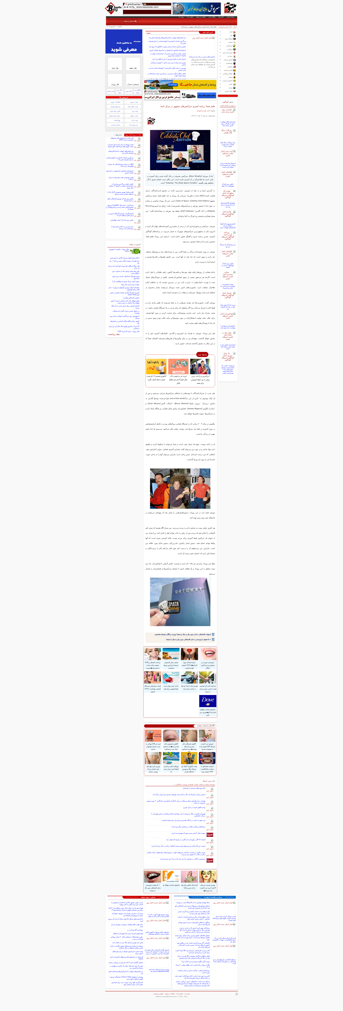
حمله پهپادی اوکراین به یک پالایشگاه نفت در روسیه (193, 902)
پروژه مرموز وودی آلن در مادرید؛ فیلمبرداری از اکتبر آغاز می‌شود (158, 915)
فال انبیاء (115, 68)
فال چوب (128, 91)
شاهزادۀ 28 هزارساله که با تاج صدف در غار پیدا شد (228, 205)
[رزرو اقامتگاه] (180, 84)
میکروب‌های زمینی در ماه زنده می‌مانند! (202, 57)
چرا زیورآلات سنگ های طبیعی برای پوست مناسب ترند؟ (227, 144)
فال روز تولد (119, 91)
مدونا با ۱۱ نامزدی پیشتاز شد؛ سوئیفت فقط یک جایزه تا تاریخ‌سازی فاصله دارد (127, 914)
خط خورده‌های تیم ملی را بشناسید (194, 788)
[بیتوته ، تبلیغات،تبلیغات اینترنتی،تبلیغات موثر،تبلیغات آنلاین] (147, 9)
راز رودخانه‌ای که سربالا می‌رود (228, 245)
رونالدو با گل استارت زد (135, 930)
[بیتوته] (113, 14)
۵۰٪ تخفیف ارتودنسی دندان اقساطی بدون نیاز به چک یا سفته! (188, 639)
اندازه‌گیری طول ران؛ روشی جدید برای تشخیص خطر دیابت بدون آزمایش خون (127, 983)
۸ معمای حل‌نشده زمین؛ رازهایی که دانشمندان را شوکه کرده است (228, 165)
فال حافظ (133, 68)
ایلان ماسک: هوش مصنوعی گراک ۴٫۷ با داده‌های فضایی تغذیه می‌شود (120, 193)
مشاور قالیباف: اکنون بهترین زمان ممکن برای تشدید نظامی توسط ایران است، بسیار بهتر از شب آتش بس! (192, 937)
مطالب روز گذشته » (114, 334)
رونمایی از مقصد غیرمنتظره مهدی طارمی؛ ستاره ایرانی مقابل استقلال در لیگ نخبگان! (126, 947)
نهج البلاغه (117, 120)
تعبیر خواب (110, 91)
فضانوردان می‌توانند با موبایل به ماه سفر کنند (227, 327)
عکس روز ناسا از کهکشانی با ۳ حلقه (228, 185)
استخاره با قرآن (133, 84)
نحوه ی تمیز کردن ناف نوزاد (130, 284)
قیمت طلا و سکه (133, 106)
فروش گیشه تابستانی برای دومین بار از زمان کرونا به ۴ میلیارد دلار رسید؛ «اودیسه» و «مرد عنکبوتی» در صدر (157, 952)
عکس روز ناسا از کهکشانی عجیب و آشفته (228, 265)
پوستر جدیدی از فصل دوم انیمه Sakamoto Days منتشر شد (159, 970)
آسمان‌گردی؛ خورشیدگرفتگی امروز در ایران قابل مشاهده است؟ (120, 214)
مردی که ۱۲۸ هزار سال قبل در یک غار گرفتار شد (227, 307)
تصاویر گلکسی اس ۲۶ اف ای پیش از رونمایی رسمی (125, 962)
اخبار (235, 27)
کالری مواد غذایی (115, 111)
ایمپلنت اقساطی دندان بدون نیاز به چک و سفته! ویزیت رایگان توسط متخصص (183, 634)
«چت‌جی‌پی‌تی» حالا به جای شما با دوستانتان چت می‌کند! (122, 227)
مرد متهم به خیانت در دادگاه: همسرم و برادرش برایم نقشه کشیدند (183, 820)
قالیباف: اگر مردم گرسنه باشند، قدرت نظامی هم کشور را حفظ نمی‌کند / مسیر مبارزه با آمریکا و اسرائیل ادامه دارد (193, 945)
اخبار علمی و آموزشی (225, 27)
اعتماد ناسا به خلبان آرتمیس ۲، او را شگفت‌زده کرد (169, 59)
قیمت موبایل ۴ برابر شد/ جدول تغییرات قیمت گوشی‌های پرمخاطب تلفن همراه (120, 145)
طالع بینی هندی (137, 91)
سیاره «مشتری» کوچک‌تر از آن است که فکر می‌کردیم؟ (227, 286)
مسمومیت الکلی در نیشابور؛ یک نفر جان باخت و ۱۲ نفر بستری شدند (182, 859)
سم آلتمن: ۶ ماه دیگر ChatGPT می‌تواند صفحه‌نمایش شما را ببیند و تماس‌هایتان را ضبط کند (119, 207)
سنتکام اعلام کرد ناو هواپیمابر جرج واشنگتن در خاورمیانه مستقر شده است (224, 961)
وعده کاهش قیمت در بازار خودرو (194, 807)
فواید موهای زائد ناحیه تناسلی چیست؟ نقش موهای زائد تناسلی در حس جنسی (125, 302)
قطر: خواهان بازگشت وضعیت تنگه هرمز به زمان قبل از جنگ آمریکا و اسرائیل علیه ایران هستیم (193, 957)
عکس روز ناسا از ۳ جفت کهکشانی (121, 220)
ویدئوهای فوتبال (115, 106)
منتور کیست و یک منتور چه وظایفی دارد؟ (125, 281)
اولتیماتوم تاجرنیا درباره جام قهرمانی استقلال (128, 933)
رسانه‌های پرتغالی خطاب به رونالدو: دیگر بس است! (188, 827)
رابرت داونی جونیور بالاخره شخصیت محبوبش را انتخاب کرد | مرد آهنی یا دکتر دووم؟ (127, 903)
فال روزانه (115, 84)
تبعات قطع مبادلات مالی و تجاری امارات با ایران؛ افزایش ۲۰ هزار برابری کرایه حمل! (194, 918)
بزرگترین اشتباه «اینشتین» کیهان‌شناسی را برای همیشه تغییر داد (119, 159)
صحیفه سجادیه (115, 125)
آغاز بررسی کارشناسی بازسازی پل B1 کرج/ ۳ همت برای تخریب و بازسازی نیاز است (192, 951)
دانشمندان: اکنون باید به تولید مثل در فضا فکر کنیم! (228, 347)
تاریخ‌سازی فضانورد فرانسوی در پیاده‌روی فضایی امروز (168, 50)
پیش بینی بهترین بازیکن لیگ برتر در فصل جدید (127, 942)
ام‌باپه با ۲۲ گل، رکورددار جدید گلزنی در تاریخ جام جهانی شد (185, 840)
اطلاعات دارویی (115, 102)
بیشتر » (148, 33)
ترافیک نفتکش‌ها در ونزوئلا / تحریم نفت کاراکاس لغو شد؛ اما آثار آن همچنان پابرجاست (192, 907)
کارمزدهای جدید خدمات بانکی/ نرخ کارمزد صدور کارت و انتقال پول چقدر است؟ (194, 912)
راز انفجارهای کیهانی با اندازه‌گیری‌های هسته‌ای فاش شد (167, 38)
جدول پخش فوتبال (114, 116)
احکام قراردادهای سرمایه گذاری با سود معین (124, 258)
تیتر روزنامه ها (133, 125)
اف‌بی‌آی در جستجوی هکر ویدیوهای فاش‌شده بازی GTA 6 (122, 139)
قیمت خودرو (134, 102)
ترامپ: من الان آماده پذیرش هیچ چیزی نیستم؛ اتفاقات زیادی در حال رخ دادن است (178, 846)
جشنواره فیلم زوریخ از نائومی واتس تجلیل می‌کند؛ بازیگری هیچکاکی (157, 933)
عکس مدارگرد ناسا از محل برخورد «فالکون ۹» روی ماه (167, 47)
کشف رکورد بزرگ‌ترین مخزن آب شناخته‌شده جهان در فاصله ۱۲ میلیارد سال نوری (168, 55)
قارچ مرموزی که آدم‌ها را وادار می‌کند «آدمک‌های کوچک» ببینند (228, 226)
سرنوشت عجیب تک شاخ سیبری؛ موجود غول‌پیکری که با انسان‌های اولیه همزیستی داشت (227, 369)
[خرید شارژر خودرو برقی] (199, 95)
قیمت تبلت (134, 120)
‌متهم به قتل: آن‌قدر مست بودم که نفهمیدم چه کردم (188, 833)
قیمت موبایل (134, 116)
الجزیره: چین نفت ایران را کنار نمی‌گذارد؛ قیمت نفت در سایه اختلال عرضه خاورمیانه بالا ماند (192, 977)
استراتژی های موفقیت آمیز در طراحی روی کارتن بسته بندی (227, 123)
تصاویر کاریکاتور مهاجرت (131, 298)
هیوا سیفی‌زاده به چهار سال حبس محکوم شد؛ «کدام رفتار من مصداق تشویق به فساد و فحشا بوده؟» (126, 909)
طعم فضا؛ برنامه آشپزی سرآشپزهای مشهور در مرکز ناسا (188, 106)
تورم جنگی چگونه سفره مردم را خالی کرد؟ (195, 961)
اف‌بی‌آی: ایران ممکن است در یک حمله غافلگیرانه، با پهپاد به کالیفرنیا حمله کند (224, 940)
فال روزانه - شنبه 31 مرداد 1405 (128, 331)
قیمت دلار (135, 111)
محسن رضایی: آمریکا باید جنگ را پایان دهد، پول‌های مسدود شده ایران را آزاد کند (179, 794)
